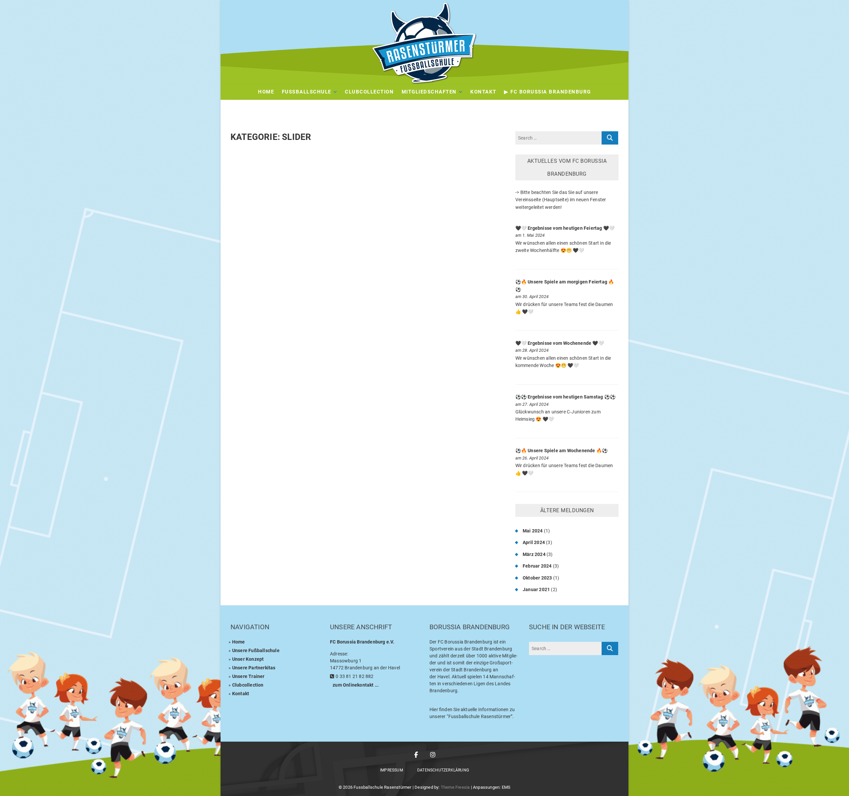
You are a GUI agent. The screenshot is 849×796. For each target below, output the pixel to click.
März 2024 (534, 554)
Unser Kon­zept (248, 659)
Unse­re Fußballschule (256, 650)
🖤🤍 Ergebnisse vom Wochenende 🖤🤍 (559, 343)
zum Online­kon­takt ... (356, 685)
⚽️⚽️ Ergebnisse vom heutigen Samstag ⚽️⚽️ (565, 396)
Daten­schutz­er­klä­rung (443, 770)
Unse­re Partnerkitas (254, 667)
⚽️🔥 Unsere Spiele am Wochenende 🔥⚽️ (561, 450)
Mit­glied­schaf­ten (429, 92)
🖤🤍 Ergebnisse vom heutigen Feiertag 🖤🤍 (565, 228)
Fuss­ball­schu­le (306, 92)
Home (266, 92)
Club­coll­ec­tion (248, 685)
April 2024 (534, 542)
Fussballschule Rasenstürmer (382, 787)
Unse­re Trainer (248, 676)
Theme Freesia (455, 787)
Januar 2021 (536, 589)
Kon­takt (483, 92)
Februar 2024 (537, 566)
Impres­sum (391, 770)
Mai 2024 (533, 530)
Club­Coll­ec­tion (369, 92)
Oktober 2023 (537, 578)
